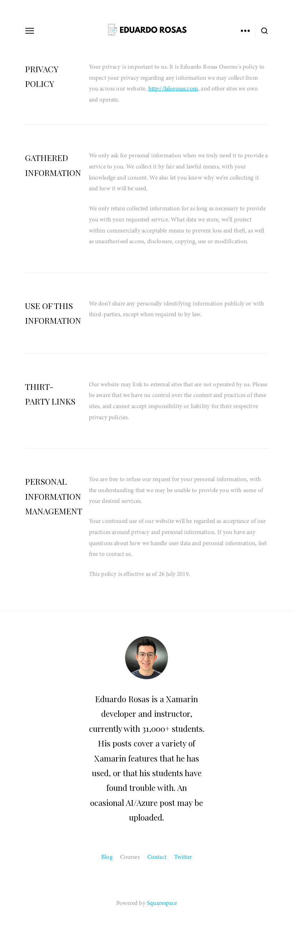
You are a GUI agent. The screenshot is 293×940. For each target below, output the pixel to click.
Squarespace (162, 903)
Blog (107, 857)
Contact (157, 857)
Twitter (183, 857)
